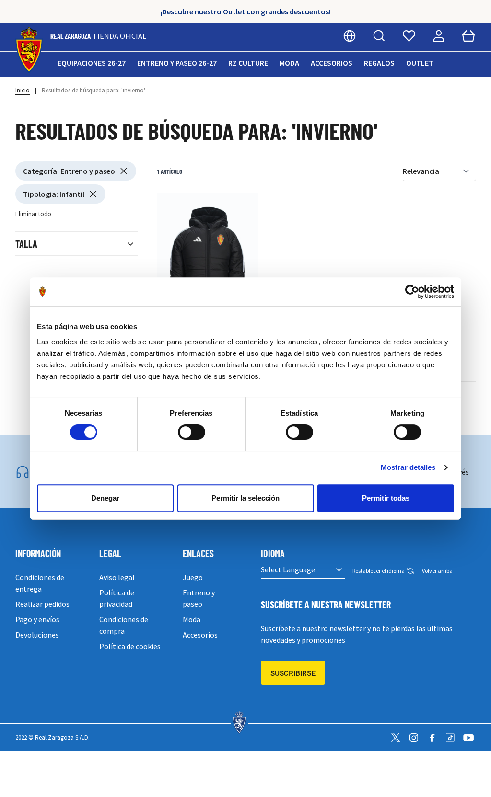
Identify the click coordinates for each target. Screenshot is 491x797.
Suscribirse (293, 672)
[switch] (191, 432)
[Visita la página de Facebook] (432, 737)
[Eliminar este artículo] (124, 171)
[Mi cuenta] (439, 36)
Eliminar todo (33, 214)
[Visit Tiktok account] (450, 737)
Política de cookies (130, 646)
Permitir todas (385, 498)
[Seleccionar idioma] (349, 36)
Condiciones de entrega (39, 582)
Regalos (379, 63)
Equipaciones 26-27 (92, 63)
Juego (193, 577)
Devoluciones (37, 634)
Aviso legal (117, 577)
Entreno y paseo (199, 598)
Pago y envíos (37, 619)
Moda (289, 63)
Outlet (419, 63)
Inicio (22, 90)
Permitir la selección (245, 498)
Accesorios (331, 63)
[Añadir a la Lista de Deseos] (169, 204)
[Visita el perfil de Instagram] (414, 737)
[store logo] (29, 50)
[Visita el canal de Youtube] (468, 737)
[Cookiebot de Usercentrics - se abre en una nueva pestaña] (412, 292)
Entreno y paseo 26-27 (177, 63)
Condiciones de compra (123, 625)
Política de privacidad (116, 598)
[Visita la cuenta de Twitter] (395, 737)
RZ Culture (248, 63)
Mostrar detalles (408, 467)
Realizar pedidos (42, 604)
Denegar (105, 498)
